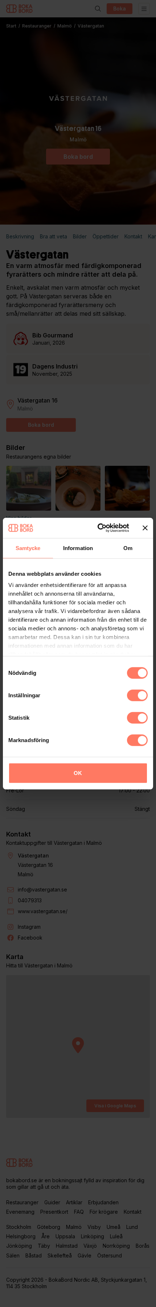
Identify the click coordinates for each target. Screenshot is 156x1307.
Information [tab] (78, 548)
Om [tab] (127, 548)
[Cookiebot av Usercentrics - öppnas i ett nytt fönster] (98, 528)
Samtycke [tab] (28, 548)
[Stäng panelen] (145, 528)
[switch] (137, 695)
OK (78, 773)
